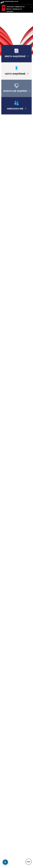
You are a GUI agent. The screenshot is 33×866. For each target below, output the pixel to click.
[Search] (31, 7)
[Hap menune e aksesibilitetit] (5, 862)
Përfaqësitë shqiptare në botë (11, 1)
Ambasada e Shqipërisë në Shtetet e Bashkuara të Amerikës (16, 9)
